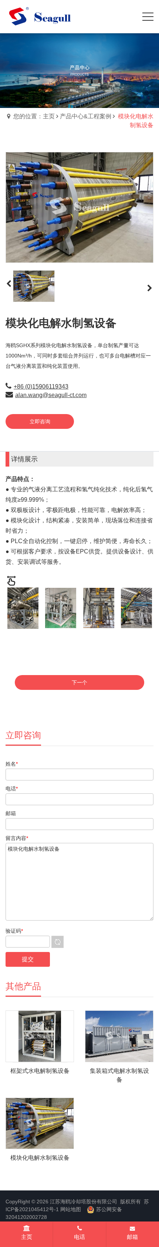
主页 (26, 1237)
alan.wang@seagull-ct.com (51, 395)
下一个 (79, 682)
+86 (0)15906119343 (41, 386)
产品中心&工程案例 (85, 116)
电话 (79, 1237)
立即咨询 (40, 421)
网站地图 (70, 1209)
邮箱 (132, 1237)
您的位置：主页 (34, 116)
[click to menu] (147, 17)
